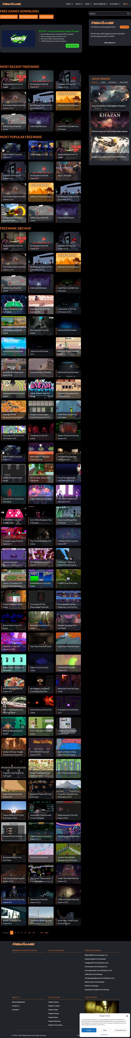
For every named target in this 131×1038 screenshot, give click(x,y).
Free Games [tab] (124, 82)
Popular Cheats (53, 1013)
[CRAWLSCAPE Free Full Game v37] (68, 536)
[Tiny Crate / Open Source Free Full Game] (41, 874)
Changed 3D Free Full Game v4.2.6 (96, 963)
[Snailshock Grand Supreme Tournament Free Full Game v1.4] (13, 557)
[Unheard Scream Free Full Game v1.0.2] (68, 895)
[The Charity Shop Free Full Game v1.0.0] (13, 874)
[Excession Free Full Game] (41, 368)
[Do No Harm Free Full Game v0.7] (41, 79)
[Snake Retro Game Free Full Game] (68, 410)
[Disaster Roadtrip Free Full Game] (68, 621)
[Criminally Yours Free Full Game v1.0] (13, 895)
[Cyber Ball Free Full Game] (41, 494)
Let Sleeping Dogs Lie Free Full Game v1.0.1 (99, 978)
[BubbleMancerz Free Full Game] (41, 578)
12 (29, 933)
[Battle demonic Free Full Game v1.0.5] (68, 810)
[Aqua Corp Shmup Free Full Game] (68, 515)
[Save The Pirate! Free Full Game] (68, 346)
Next (46, 933)
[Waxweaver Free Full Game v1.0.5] (41, 895)
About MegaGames (18, 1002)
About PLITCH (72, 46)
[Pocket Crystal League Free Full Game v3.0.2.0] (41, 410)
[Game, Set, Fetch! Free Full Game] (41, 726)
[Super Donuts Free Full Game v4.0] (13, 789)
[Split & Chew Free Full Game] (13, 122)
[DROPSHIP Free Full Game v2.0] (68, 663)
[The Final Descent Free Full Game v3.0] (68, 452)
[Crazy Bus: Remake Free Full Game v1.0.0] (68, 789)
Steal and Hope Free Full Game (95, 959)
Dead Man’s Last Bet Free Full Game (97, 989)
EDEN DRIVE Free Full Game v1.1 (96, 955)
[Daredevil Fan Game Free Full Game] (13, 494)
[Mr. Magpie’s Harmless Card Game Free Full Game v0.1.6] (41, 684)
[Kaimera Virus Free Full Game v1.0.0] (68, 726)
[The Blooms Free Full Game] (41, 431)
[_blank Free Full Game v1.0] (41, 346)
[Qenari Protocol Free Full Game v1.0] (68, 431)
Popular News (53, 1017)
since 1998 (124, 27)
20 (41, 933)
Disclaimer (15, 1009)
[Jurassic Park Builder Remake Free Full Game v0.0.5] (68, 853)
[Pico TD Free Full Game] (68, 768)
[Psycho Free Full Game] (68, 325)
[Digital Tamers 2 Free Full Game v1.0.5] (41, 831)
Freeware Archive (46, 17)
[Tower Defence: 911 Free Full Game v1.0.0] (13, 810)
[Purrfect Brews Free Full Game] (41, 557)
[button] (127, 1016)
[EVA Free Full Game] (41, 122)
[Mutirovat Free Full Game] (68, 368)
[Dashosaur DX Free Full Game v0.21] (41, 304)
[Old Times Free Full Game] (41, 642)
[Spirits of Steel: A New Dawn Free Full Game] (68, 747)
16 (34, 933)
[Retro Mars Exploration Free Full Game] (41, 452)
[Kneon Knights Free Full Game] (13, 600)
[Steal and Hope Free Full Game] (13, 79)
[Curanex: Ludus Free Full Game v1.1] (13, 536)
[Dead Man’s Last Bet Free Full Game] (68, 122)
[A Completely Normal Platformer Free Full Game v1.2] (68, 600)
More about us (109, 43)
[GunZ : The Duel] (68, 171)
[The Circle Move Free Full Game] (41, 536)
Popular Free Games (55, 1025)
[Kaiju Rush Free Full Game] (68, 642)
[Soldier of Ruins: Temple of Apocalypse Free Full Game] (13, 747)
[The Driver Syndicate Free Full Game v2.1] (41, 916)
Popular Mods (53, 1009)
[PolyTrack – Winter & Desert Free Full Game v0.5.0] (68, 557)
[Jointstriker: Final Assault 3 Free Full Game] (41, 810)
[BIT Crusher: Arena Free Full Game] (41, 473)
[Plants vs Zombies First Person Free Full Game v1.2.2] (13, 578)
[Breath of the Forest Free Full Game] (13, 663)
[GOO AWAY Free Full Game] (13, 515)
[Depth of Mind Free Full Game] (13, 473)
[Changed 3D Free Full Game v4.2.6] (68, 79)
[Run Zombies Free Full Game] (41, 325)
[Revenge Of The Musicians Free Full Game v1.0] (13, 410)
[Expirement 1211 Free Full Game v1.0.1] (68, 304)
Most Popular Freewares (28, 17)
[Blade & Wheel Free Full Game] (13, 726)
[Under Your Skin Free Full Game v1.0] (68, 874)
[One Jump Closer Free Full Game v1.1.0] (13, 101)
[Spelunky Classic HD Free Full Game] (41, 789)
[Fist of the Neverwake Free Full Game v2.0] (68, 473)
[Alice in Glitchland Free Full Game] (13, 304)
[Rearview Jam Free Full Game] (41, 621)
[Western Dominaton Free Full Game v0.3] (68, 389)
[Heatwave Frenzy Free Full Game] (13, 389)
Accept (89, 1030)
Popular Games (53, 1002)
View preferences (120, 1030)
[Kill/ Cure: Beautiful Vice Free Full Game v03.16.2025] (13, 705)
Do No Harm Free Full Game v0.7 (96, 966)
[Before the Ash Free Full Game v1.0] (13, 684)
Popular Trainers (54, 1006)
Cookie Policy (103, 1034)
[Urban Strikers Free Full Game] (41, 389)
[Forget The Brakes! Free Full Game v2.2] (41, 768)
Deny (105, 1030)
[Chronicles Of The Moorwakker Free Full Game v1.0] (41, 600)
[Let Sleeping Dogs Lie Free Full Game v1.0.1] (41, 101)
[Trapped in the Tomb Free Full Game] (13, 768)
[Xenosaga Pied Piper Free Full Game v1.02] (13, 431)
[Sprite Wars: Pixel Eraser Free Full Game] (68, 916)
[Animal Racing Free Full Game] (13, 325)
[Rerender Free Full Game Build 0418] (13, 368)
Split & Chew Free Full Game (94, 982)
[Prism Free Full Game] (41, 853)
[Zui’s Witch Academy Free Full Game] (41, 515)
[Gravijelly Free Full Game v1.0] (68, 705)
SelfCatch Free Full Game (93, 974)
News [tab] (103, 82)
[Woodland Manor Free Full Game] (13, 853)
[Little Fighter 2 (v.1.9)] (41, 150)
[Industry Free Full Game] (13, 831)
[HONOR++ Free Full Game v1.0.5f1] (13, 642)
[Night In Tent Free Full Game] (41, 663)
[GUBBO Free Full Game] (68, 578)
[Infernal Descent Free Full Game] (41, 705)
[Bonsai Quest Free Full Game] (13, 621)
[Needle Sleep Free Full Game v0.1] (13, 916)
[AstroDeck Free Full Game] (68, 831)
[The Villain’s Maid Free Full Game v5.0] (68, 494)
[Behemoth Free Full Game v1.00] (68, 684)
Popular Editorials (54, 1021)
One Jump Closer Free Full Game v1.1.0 (98, 970)
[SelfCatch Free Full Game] (68, 101)
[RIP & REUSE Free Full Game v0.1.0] (41, 747)
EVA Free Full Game (91, 986)
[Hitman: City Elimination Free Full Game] (13, 213)
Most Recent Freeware (9, 17)
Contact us (15, 1006)
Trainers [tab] (94, 82)
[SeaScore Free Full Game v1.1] (13, 346)
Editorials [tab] (112, 82)
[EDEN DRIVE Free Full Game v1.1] (13, 150)
